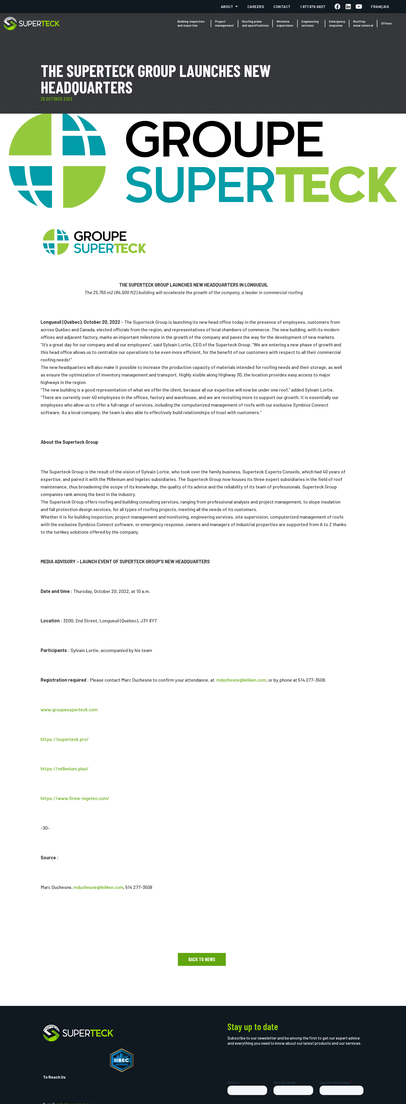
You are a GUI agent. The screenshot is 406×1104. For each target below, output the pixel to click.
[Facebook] (337, 6)
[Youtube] (359, 6)
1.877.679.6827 (312, 6)
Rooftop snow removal (363, 23)
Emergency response (337, 23)
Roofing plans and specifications (255, 23)
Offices (386, 23)
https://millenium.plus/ (65, 768)
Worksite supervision (285, 23)
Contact (281, 6)
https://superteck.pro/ (65, 739)
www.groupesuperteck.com (69, 709)
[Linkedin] (348, 6)
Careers (255, 6)
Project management (224, 23)
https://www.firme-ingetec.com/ (75, 798)
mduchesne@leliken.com (241, 680)
